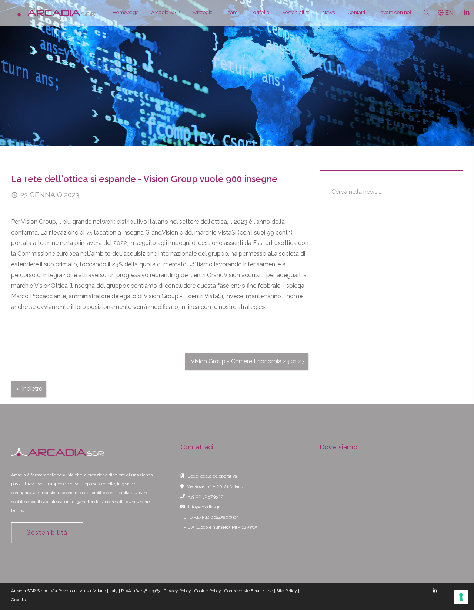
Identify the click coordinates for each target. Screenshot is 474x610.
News (328, 12)
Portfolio (260, 12)
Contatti (356, 12)
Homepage (125, 12)
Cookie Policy (207, 590)
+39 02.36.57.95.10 (206, 496)
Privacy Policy (177, 590)
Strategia (203, 12)
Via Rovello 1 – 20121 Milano (215, 486)
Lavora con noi (394, 12)
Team (231, 12)
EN (448, 12)
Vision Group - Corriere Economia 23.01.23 (248, 361)
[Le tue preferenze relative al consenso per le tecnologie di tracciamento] (461, 597)
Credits (18, 599)
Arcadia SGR (165, 12)
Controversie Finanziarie (248, 590)
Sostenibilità (296, 12)
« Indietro (30, 388)
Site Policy (286, 590)
